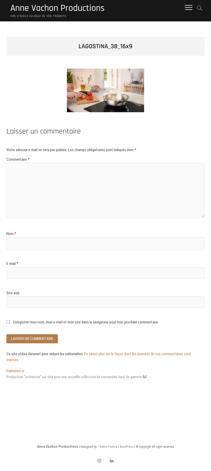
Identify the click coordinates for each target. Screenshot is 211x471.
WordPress (127, 447)
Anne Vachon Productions (57, 8)
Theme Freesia (107, 447)
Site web (13, 293)
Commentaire (18, 159)
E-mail (12, 263)
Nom (11, 233)
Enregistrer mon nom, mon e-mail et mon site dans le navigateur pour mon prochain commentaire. (86, 322)
